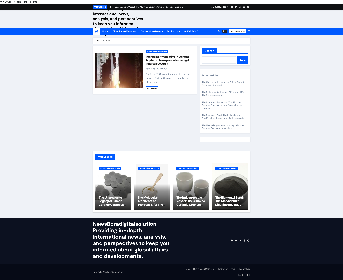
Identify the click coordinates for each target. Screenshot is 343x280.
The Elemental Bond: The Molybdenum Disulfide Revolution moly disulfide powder (223, 117)
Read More (152, 88)
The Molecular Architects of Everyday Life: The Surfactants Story (223, 94)
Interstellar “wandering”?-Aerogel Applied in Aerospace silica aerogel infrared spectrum (167, 60)
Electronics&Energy (152, 31)
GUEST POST (191, 31)
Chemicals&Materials (125, 31)
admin (149, 68)
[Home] (96, 31)
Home (105, 31)
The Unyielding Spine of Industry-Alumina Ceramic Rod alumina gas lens (223, 127)
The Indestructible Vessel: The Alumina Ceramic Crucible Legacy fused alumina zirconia (222, 105)
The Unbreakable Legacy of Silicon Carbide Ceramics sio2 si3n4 (111, 203)
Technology (173, 31)
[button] (249, 31)
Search (209, 50)
